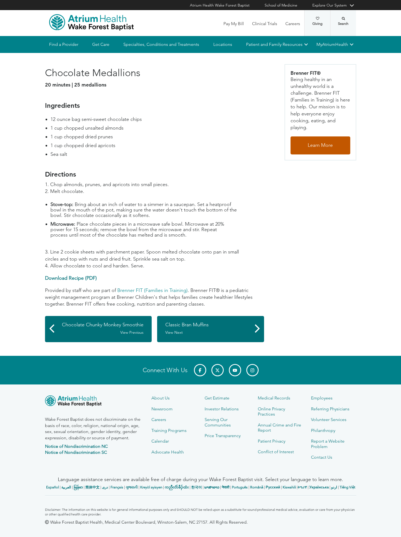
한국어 (196, 487)
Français (116, 487)
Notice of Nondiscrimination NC (76, 446)
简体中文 (92, 487)
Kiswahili (289, 487)
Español (52, 487)
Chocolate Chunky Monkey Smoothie (102, 328)
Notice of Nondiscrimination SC (76, 452)
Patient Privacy (271, 441)
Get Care (100, 44)
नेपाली (225, 487)
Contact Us (321, 457)
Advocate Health (167, 452)
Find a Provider (63, 44)
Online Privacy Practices (271, 411)
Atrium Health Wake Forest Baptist (220, 5)
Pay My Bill (233, 23)
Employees (322, 398)
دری (105, 487)
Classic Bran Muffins (187, 328)
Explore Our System (329, 5)
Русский (273, 487)
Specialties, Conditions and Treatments (161, 44)
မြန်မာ (78, 487)
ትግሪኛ (302, 487)
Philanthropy (323, 430)
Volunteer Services (328, 419)
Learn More (320, 145)
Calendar (160, 441)
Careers (292, 23)
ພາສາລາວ (211, 487)
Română (256, 487)
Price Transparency (223, 435)
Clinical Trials (264, 23)
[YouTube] (235, 370)
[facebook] (200, 370)
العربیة (66, 487)
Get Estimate (217, 398)
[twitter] (217, 370)
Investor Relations (222, 408)
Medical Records (274, 398)
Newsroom (162, 408)
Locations (222, 44)
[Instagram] (252, 370)
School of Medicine (281, 5)
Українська (319, 487)
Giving (317, 24)
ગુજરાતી (132, 487)
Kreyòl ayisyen (151, 487)
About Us (160, 398)
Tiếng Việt (347, 487)
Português (240, 487)
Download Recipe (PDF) (71, 278)
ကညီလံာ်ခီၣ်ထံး (177, 487)
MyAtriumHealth (332, 44)
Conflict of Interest (276, 451)
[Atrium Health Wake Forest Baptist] (91, 22)
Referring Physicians (330, 408)
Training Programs (169, 430)
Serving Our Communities (218, 422)
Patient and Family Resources (274, 44)
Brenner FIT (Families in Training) (152, 290)
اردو (334, 487)
